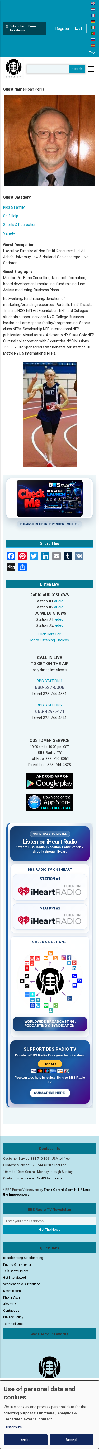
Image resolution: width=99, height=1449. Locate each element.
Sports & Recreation (19, 225)
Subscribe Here (50, 1093)
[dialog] (49, 1415)
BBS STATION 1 (50, 681)
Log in (79, 28)
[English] (93, 3)
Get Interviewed (14, 1278)
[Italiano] (93, 27)
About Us (9, 1304)
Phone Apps (11, 1297)
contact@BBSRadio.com (43, 1178)
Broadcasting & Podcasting (23, 1258)
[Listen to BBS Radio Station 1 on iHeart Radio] (50, 890)
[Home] (13, 69)
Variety (9, 233)
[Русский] (93, 39)
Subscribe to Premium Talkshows (25, 28)
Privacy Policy (13, 1317)
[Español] (93, 45)
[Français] (93, 15)
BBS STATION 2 (50, 705)
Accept (71, 1440)
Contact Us (11, 1311)
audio (58, 601)
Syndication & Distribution (21, 1284)
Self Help (10, 216)
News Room (12, 1291)
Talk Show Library (15, 1271)
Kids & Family (14, 207)
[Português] (93, 33)
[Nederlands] (93, 9)
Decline (26, 1440)
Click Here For (49, 634)
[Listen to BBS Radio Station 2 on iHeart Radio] (50, 919)
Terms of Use (13, 1324)
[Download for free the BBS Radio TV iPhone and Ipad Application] (49, 802)
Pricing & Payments (17, 1264)
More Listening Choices (49, 640)
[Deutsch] (93, 21)
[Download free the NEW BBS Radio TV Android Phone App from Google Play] (49, 780)
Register (62, 28)
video (58, 619)
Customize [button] (13, 1427)
